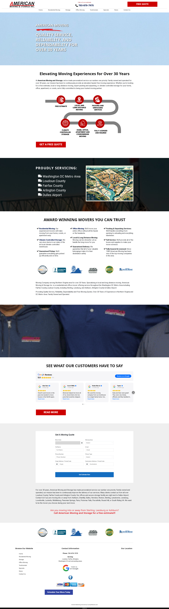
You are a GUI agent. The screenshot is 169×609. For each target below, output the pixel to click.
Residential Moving (54, 10)
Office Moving (80, 10)
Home (41, 10)
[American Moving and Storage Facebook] (70, 577)
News (116, 10)
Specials (106, 10)
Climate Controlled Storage (50, 240)
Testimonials (94, 10)
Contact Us (127, 10)
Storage (67, 10)
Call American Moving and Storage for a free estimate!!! (84, 512)
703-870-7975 (86, 5)
